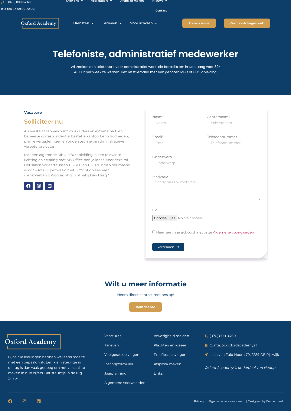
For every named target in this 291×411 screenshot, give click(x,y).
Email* (157, 137)
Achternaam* (218, 117)
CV (154, 210)
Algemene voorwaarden (233, 232)
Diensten (81, 23)
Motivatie (160, 177)
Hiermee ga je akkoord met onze (205, 232)
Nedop (270, 368)
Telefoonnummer (222, 137)
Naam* (158, 117)
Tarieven (109, 23)
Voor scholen (141, 23)
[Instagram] (39, 186)
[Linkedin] (49, 186)
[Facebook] (28, 186)
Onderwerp (162, 157)
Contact (161, 10)
